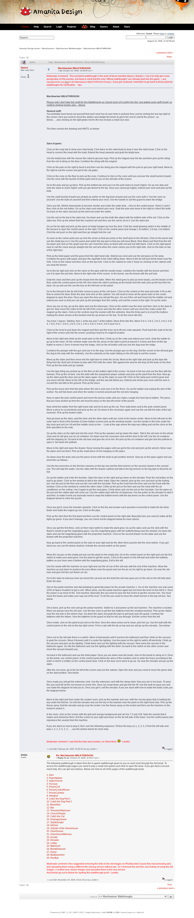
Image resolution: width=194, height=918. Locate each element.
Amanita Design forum (29, 48)
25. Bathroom (53, 846)
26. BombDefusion (56, 849)
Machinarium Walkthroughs (68, 48)
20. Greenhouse (55, 831)
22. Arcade (52, 837)
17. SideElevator (55, 822)
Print (169, 57)
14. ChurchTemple (56, 813)
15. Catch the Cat (55, 816)
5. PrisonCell (53, 786)
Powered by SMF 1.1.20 (60, 912)
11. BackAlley (53, 804)
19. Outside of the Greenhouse (62, 828)
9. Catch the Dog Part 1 (58, 798)
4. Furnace (52, 784)
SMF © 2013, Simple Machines (86, 912)
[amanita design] (83, 26)
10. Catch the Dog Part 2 (59, 801)
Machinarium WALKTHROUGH (97, 48)
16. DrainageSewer (57, 819)
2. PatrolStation (54, 778)
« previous (161, 52)
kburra (24, 67)
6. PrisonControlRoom (58, 789)
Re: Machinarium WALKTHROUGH (74, 755)
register (170, 33)
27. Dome (52, 852)
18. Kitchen (52, 825)
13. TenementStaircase (58, 810)
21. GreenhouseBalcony (59, 834)
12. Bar (50, 807)
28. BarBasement (55, 855)
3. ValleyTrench (55, 781)
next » (170, 52)
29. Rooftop (53, 858)
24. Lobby (52, 843)
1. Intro (50, 775)
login (162, 33)
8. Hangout (52, 795)
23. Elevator (53, 840)
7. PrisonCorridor (55, 793)
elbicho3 (140, 912)
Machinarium (48, 48)
